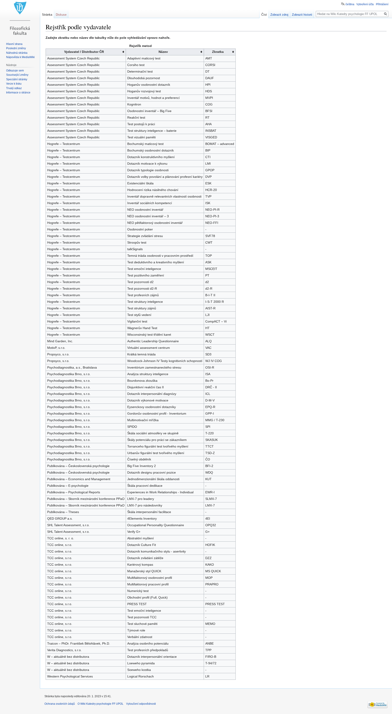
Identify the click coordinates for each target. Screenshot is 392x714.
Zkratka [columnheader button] (218, 52)
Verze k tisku (14, 83)
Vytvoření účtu (365, 4)
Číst (264, 14)
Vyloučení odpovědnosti (141, 703)
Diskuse (61, 14)
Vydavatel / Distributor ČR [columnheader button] (84, 52)
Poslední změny (16, 48)
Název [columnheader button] (163, 52)
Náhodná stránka (16, 52)
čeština (349, 4)
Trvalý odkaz (14, 88)
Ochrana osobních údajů (59, 703)
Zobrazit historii (302, 14)
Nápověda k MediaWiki (20, 57)
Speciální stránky (16, 79)
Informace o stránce (18, 92)
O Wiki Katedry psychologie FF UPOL (100, 703)
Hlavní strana (14, 44)
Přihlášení (382, 4)
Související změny (17, 74)
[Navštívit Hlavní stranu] (20, 18)
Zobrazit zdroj (279, 14)
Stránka (47, 14)
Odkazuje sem (15, 70)
